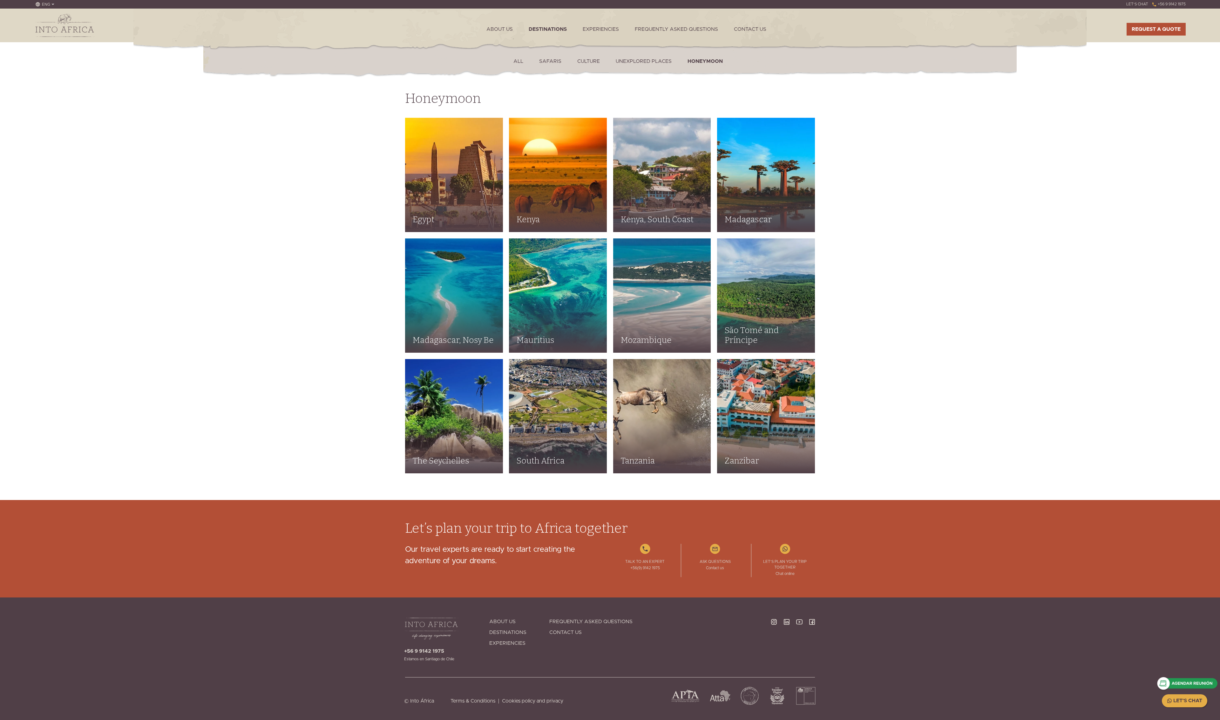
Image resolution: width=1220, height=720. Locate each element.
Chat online (785, 574)
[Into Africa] (64, 25)
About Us (499, 29)
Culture (588, 61)
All (518, 61)
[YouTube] (799, 640)
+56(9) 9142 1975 (645, 568)
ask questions (715, 561)
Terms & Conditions (473, 700)
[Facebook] (812, 640)
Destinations (548, 29)
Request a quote (1156, 29)
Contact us (715, 568)
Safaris (550, 61)
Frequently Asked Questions (676, 29)
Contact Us (750, 29)
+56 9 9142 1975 (1171, 4)
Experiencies (601, 29)
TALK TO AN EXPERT (645, 561)
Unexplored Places (644, 61)
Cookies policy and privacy (532, 700)
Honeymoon (705, 61)
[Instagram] (774, 640)
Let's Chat (1187, 700)
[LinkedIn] (786, 640)
